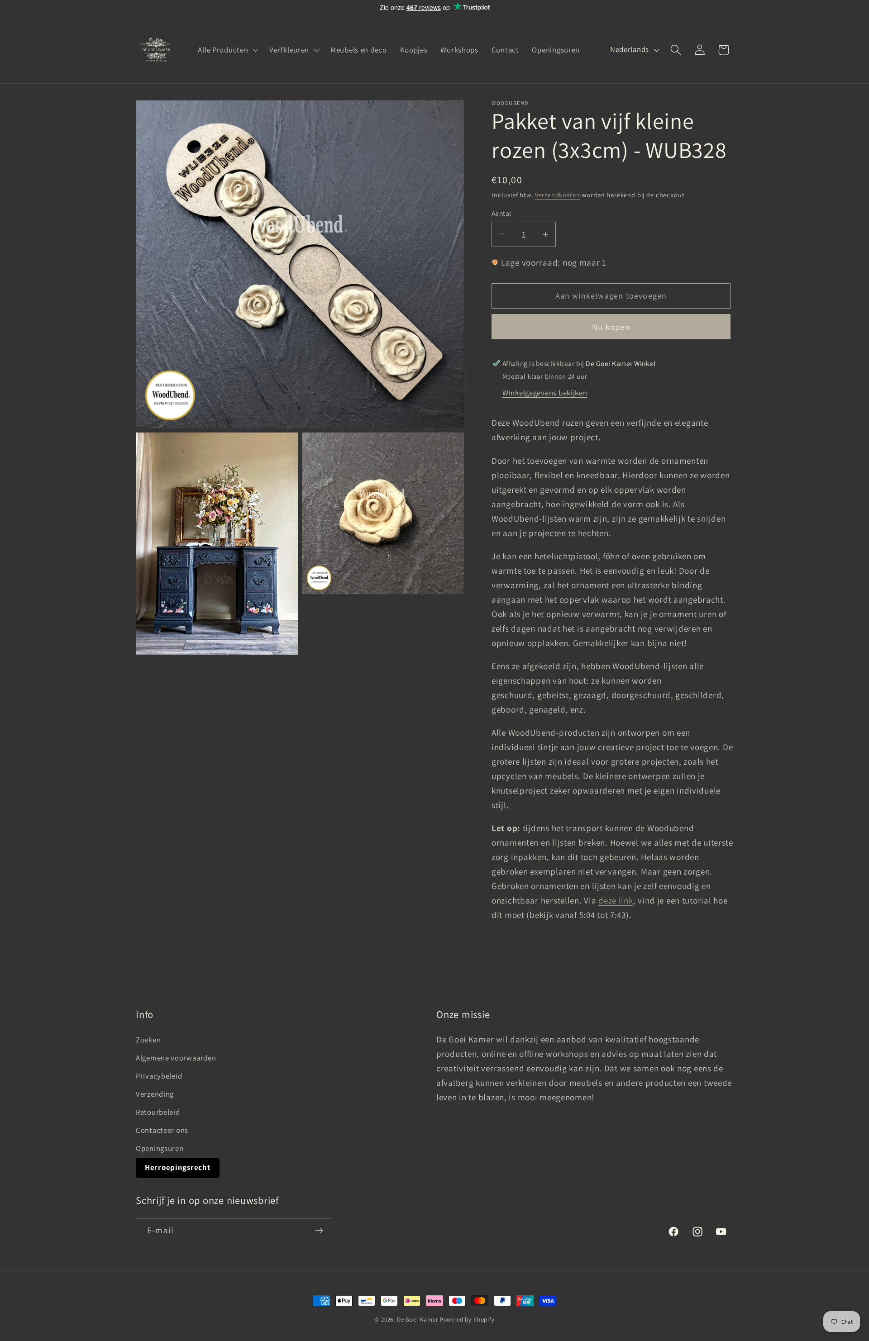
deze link (615, 900)
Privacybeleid (159, 1076)
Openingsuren (160, 1148)
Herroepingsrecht (177, 1167)
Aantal (501, 213)
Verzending (155, 1094)
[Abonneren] (319, 1230)
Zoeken (148, 1040)
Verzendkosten (557, 194)
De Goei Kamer (417, 1319)
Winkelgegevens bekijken (544, 393)
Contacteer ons (162, 1130)
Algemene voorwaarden (176, 1058)
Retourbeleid (158, 1112)
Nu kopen (611, 327)
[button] (227, 49)
